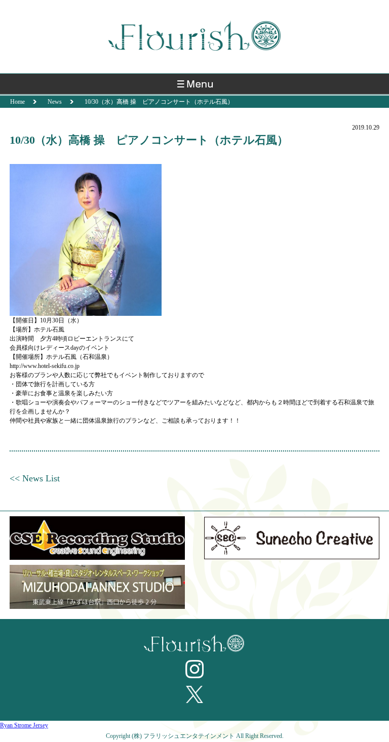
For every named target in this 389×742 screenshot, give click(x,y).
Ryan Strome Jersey (24, 725)
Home (17, 101)
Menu (194, 86)
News (55, 101)
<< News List (35, 478)
